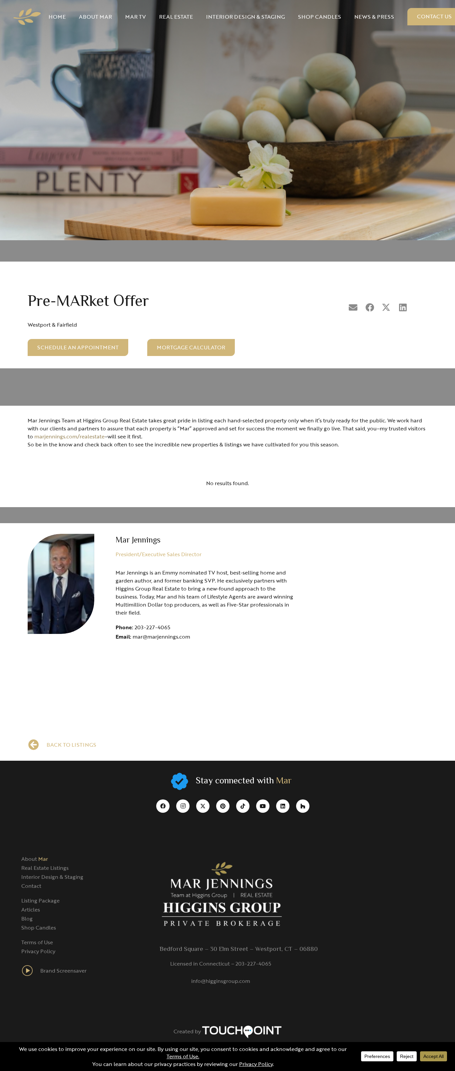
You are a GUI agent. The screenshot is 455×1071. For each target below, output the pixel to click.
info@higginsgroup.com (220, 981)
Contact (31, 886)
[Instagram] (183, 806)
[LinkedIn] (282, 806)
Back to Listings (71, 745)
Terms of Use (37, 942)
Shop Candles (38, 928)
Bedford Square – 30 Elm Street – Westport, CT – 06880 (239, 949)
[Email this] (353, 307)
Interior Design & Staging (52, 877)
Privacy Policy (38, 951)
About (34, 859)
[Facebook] (163, 806)
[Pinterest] (222, 806)
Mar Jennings (138, 540)
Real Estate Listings (45, 868)
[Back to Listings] (37, 744)
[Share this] (370, 307)
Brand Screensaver (63, 971)
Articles (30, 910)
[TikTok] (242, 806)
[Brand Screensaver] (30, 970)
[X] (203, 806)
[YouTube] (262, 806)
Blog (27, 919)
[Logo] (27, 16)
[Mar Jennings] (61, 584)
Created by (188, 1031)
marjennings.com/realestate (69, 436)
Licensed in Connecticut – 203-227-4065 (220, 964)
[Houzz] (302, 806)
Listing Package (40, 901)
